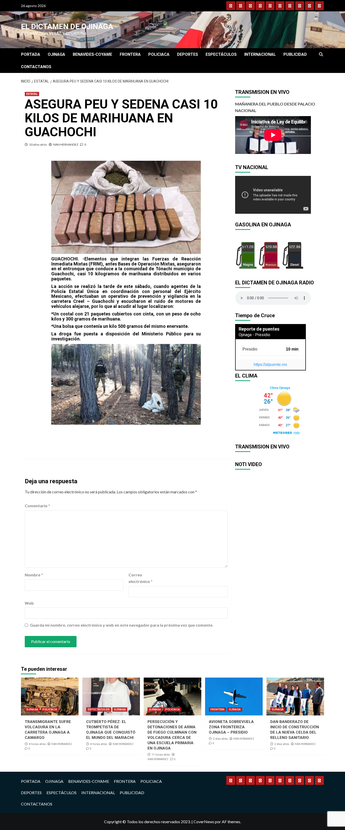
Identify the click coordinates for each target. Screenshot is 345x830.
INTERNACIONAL (260, 54)
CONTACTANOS (36, 66)
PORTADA (30, 54)
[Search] (321, 54)
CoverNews (203, 821)
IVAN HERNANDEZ (65, 144)
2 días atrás (220, 738)
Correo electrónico (141, 578)
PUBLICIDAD (295, 54)
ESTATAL (32, 94)
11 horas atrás (161, 754)
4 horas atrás (37, 744)
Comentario (37, 505)
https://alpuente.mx (270, 364)
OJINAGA (56, 54)
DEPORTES (187, 54)
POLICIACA (158, 54)
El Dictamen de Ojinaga (67, 26)
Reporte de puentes (259, 329)
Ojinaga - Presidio (254, 334)
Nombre (34, 574)
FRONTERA (130, 54)
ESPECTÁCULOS (221, 54)
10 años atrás (38, 144)
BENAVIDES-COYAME (92, 54)
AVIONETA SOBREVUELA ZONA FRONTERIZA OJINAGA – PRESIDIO (231, 727)
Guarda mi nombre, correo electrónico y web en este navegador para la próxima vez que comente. (121, 625)
